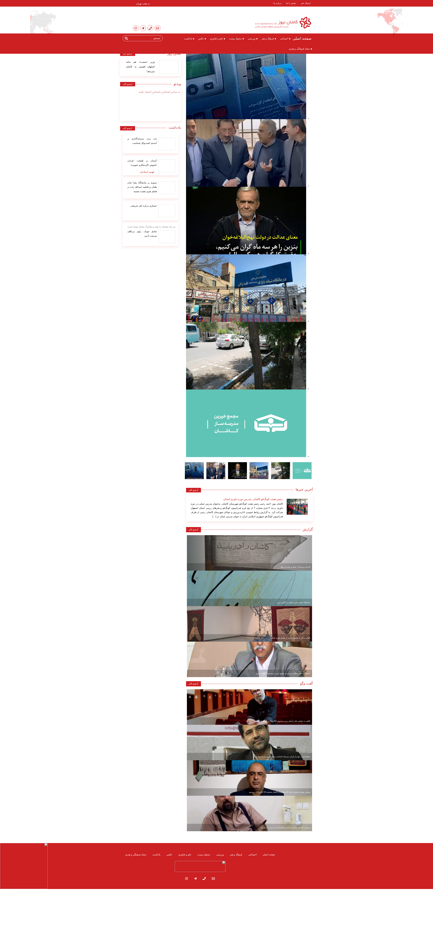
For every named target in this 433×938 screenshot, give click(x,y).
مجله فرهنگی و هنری (299, 48)
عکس (201, 38)
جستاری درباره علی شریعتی (144, 205)
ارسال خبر (306, 3)
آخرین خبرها (304, 489)
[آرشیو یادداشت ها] (166, 144)
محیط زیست (235, 38)
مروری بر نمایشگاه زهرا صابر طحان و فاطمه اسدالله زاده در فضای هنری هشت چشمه (142, 187)
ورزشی (251, 38)
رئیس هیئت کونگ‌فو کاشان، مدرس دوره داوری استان (253, 499)
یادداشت (175, 127)
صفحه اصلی (302, 38)
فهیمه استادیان (147, 171)
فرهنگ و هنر (267, 38)
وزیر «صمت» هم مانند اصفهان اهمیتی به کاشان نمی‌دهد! (140, 66)
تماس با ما (291, 3)
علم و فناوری (216, 38)
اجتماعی (284, 38)
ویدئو (176, 84)
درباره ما (277, 3)
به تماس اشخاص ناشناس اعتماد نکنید (159, 91)
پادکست (188, 38)
